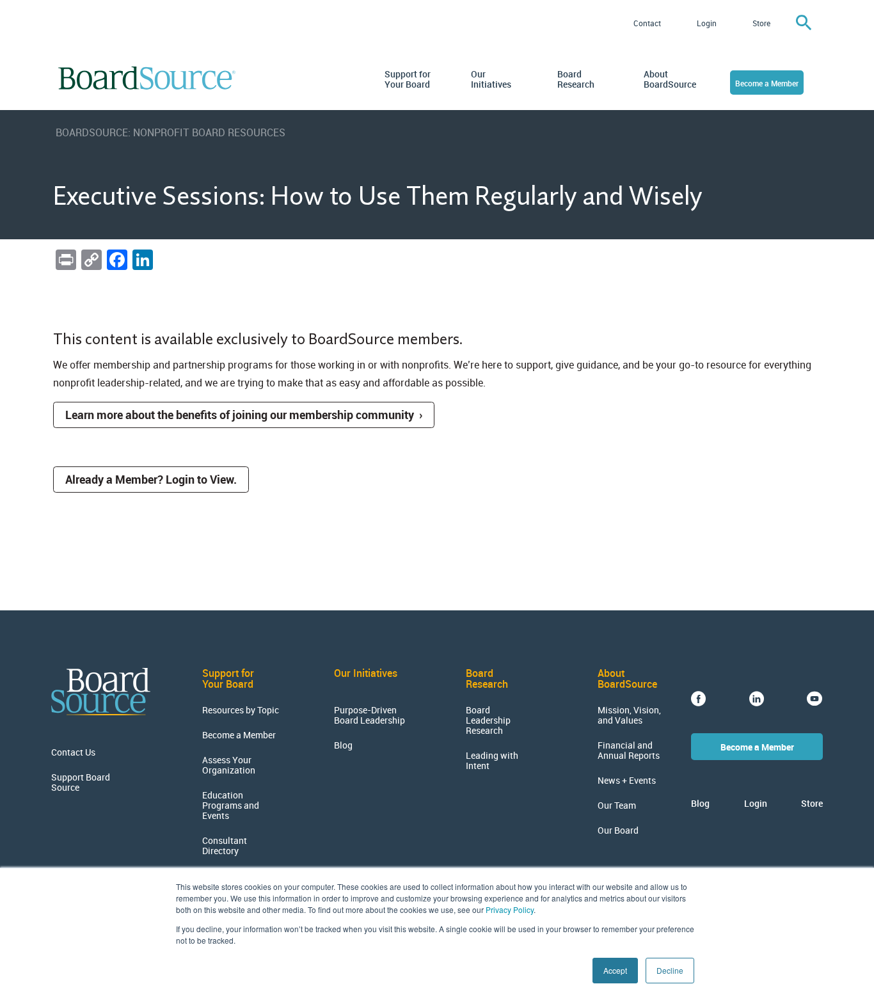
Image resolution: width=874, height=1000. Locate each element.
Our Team (617, 805)
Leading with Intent (492, 760)
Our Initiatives (491, 79)
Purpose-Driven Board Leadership (369, 715)
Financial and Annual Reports (629, 750)
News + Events (627, 780)
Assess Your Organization (228, 765)
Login (707, 23)
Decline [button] (669, 970)
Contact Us (73, 752)
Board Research (575, 79)
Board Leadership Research (488, 720)
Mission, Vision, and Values (629, 715)
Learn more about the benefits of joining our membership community (239, 414)
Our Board (618, 830)
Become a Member (767, 83)
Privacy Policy (510, 909)
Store (761, 23)
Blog (343, 745)
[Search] (803, 23)
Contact (647, 23)
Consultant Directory (224, 846)
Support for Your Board (408, 79)
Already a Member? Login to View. (151, 479)
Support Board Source (80, 782)
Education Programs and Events (230, 805)
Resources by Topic (240, 710)
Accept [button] (615, 970)
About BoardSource (668, 79)
